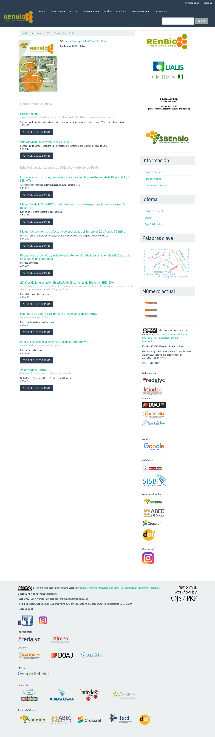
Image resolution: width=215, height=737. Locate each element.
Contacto (161, 11)
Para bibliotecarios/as (156, 185)
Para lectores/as (153, 172)
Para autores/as (153, 178)
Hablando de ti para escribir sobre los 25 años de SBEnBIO (58, 315)
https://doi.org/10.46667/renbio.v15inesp (87, 41)
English (148, 217)
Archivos (36, 33)
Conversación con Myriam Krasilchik (44, 141)
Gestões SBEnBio (140, 11)
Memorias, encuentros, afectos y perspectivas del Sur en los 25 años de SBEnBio (72, 231)
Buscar (201, 21)
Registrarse (192, 3)
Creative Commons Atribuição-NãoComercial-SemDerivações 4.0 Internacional (164, 338)
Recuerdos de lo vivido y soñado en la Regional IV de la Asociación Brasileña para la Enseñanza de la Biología (75, 256)
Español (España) (153, 224)
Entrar (208, 3)
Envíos (108, 11)
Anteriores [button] (90, 11)
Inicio (25, 33)
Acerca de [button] (57, 11)
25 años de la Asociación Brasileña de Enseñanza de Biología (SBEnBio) (76, 286)
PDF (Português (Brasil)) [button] (37, 132)
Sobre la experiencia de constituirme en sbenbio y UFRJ (56, 343)
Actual (74, 11)
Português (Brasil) (154, 211)
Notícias (121, 11)
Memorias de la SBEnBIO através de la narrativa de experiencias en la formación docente (73, 205)
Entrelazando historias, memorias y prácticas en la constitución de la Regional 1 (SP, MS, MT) (75, 178)
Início (42, 11)
